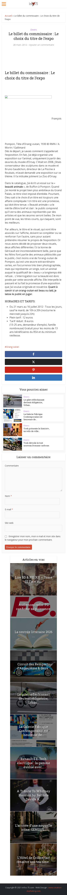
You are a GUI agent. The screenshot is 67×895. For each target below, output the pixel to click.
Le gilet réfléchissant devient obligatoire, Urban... (34, 402)
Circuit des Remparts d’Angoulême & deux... (33, 666)
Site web (9, 522)
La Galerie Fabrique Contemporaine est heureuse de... (33, 417)
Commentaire (12, 465)
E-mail (9, 509)
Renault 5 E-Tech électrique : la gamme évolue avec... (33, 763)
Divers (33, 29)
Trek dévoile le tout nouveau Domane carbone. (37, 444)
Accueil (8, 15)
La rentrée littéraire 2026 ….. (34, 634)
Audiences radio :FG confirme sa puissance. (33, 607)
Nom (8, 495)
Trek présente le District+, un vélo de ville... (36, 430)
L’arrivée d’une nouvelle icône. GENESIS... (33, 827)
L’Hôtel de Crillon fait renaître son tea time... (34, 860)
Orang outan (12, 346)
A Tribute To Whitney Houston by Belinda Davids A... (33, 795)
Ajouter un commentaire (41, 44)
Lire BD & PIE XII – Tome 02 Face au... (33, 579)
